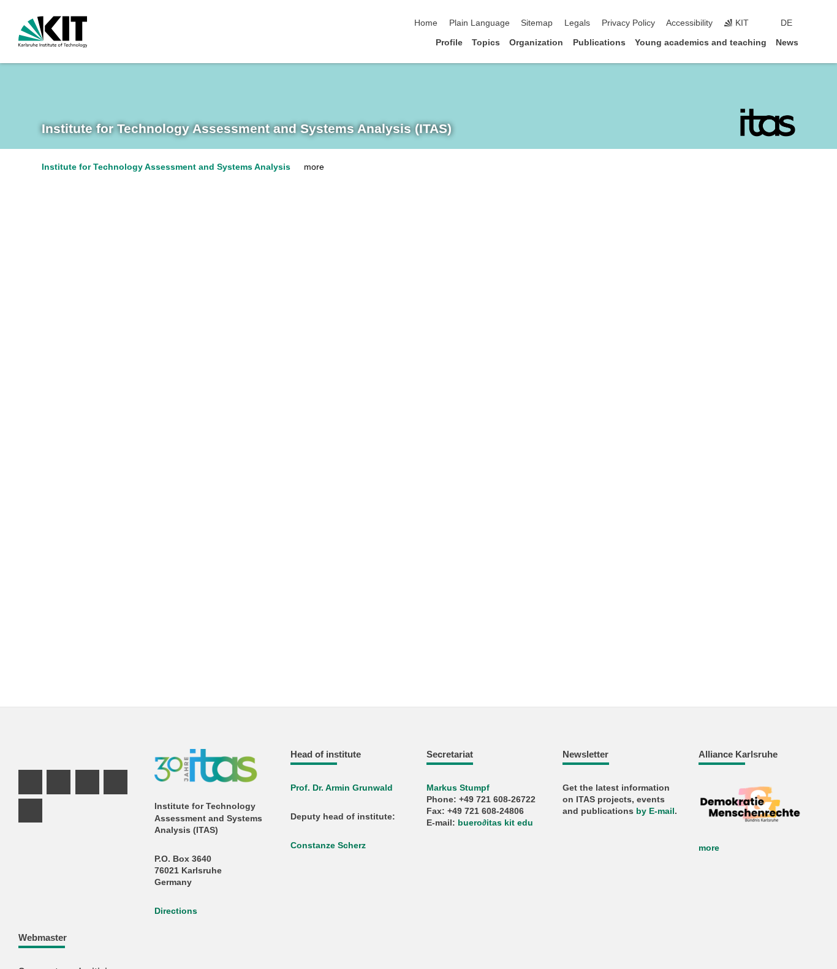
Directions (175, 911)
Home (425, 23)
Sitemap (537, 23)
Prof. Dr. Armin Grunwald (341, 787)
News (787, 42)
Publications (599, 42)
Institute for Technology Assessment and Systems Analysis (166, 167)
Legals (577, 23)
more (709, 848)
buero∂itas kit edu (495, 822)
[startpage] (815, 42)
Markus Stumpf (458, 787)
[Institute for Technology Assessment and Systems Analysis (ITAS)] (767, 122)
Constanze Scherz (328, 845)
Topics (486, 42)
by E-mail (655, 811)
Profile (449, 42)
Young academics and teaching (701, 42)
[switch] (815, 23)
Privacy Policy (628, 23)
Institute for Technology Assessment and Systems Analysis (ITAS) (247, 128)
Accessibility (689, 23)
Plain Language (479, 23)
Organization (536, 42)
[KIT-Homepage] (53, 32)
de (786, 23)
